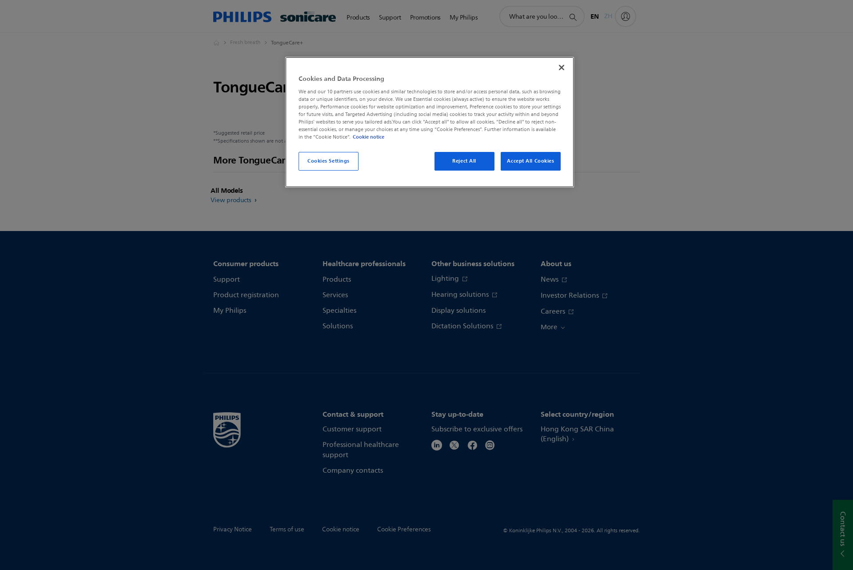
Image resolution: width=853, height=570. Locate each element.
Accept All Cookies (530, 160)
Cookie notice (368, 136)
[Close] (561, 67)
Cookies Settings (328, 160)
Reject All (464, 160)
